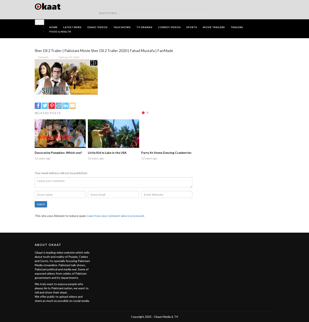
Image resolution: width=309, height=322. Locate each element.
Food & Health (60, 31)
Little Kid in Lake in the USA (107, 152)
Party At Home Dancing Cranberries (166, 152)
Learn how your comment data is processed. (116, 216)
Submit (41, 204)
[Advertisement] (236, 70)
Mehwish (43, 57)
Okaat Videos (97, 27)
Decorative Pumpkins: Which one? (58, 152)
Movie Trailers (214, 27)
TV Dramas (144, 27)
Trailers (237, 27)
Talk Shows (122, 27)
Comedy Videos (169, 27)
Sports (191, 27)
